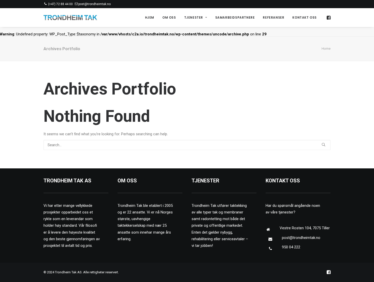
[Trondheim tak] (70, 17)
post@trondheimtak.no (94, 4)
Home (326, 48)
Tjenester (193, 17)
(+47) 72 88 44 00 (60, 4)
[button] (328, 17)
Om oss (169, 17)
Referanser (273, 17)
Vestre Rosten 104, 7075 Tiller (305, 228)
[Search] (187, 145)
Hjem (149, 17)
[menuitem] (149, 17)
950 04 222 (291, 247)
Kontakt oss (304, 17)
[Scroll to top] (364, 272)
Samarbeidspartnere (235, 17)
